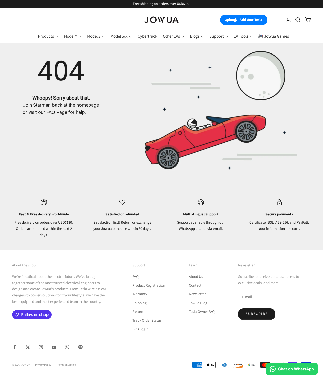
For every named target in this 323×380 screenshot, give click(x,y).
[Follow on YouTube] (54, 347)
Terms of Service (66, 365)
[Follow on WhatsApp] (67, 347)
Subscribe (257, 313)
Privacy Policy (43, 365)
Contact (195, 285)
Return (137, 311)
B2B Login (140, 329)
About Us (196, 276)
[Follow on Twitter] (27, 347)
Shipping (139, 303)
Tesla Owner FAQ (202, 311)
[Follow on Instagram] (40, 347)
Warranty (139, 294)
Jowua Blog (198, 303)
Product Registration (148, 285)
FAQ (135, 276)
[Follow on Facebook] (14, 347)
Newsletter (197, 294)
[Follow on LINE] (80, 347)
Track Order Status (147, 320)
